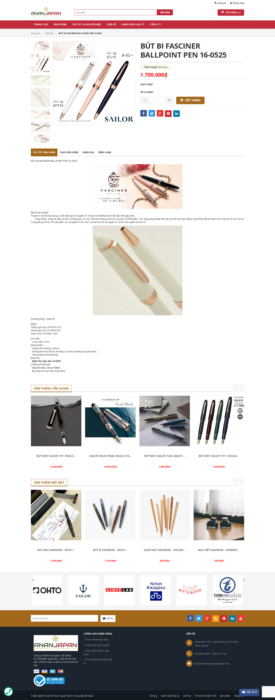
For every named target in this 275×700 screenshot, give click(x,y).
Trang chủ (35, 33)
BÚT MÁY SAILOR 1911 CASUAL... (219, 456)
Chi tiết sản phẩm (44, 152)
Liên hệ (187, 695)
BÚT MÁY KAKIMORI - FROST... (56, 550)
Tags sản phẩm (69, 152)
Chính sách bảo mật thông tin (98, 661)
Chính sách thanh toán (96, 639)
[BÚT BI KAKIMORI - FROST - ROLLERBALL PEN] (110, 515)
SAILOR (49, 33)
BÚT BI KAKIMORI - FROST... (110, 550)
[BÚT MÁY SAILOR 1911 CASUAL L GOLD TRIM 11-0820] (219, 421)
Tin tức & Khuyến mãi (205, 695)
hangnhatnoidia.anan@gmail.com (212, 663)
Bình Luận (104, 152)
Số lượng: (147, 92)
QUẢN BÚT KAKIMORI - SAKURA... (165, 550)
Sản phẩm (225, 695)
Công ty (153, 695)
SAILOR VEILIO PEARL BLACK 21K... (110, 456)
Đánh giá (88, 152)
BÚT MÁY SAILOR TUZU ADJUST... (164, 456)
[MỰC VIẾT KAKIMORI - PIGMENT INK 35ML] (219, 515)
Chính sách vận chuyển (97, 645)
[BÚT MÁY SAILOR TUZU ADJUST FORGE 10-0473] (164, 421)
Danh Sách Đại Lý (170, 695)
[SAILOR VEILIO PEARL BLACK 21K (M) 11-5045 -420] (110, 421)
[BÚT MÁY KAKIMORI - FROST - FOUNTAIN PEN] (56, 515)
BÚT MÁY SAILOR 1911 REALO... (56, 456)
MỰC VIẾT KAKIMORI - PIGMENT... (219, 550)
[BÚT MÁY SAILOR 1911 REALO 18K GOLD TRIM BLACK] (56, 421)
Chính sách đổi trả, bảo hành (96, 652)
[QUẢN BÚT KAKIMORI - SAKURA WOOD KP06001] (164, 515)
